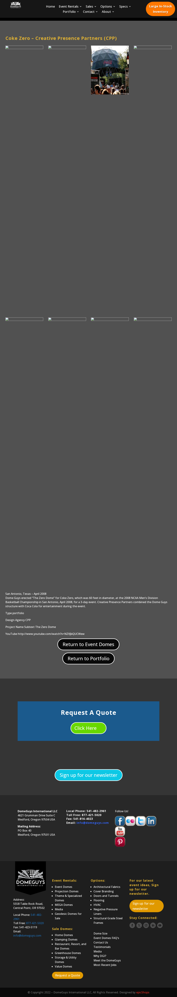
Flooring (99, 900)
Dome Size (100, 933)
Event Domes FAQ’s (106, 938)
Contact (89, 12)
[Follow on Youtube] (160, 925)
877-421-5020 (35, 923)
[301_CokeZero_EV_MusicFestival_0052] (153, 305)
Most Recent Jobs (105, 965)
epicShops (142, 992)
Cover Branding (104, 891)
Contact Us (101, 942)
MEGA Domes (64, 905)
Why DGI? (100, 956)
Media (59, 909)
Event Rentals (68, 6)
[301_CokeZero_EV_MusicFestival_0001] (24, 576)
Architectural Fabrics (107, 887)
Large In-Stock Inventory (160, 9)
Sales (89, 6)
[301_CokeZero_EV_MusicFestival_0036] (153, 576)
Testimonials (102, 947)
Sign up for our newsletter (88, 775)
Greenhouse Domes (68, 953)
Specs (123, 6)
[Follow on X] (139, 925)
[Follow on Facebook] (132, 925)
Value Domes (63, 966)
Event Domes (63, 887)
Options (106, 6)
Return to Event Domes (88, 644)
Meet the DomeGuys (107, 960)
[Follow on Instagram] (146, 925)
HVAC (97, 905)
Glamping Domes (66, 939)
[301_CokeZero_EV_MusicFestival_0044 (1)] (67, 305)
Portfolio (69, 12)
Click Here (85, 728)
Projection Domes (66, 891)
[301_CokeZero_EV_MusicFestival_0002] (67, 576)
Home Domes (64, 935)
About (106, 12)
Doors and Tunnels (106, 896)
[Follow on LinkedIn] (153, 925)
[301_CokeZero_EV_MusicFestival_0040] (24, 94)
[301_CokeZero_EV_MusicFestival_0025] (110, 576)
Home (50, 6)
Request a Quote (67, 975)
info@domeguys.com (93, 823)
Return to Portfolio (88, 658)
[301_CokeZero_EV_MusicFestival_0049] (110, 94)
